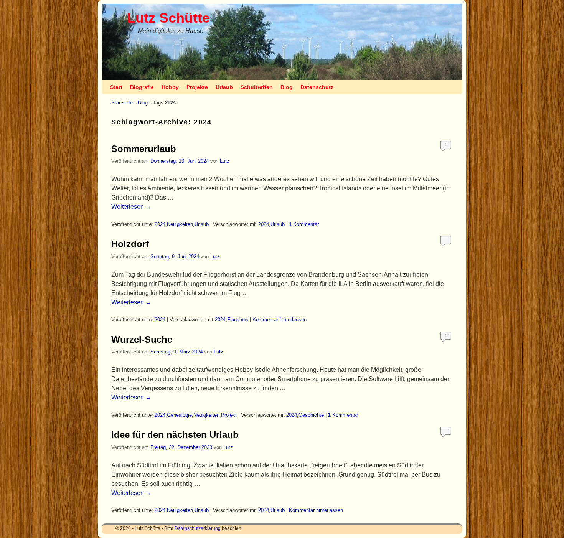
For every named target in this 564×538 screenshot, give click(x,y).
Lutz (224, 161)
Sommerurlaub (143, 149)
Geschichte (311, 415)
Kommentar (304, 224)
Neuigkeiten (180, 224)
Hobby (170, 87)
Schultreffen (257, 87)
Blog (286, 87)
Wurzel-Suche (141, 339)
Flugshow (237, 319)
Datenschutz (316, 87)
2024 (160, 224)
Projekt (229, 415)
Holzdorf (130, 244)
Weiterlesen (131, 206)
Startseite (122, 103)
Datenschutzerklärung (198, 528)
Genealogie (179, 415)
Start (116, 87)
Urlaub (224, 87)
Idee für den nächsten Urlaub (175, 434)
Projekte (197, 87)
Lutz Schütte (168, 18)
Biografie (142, 87)
